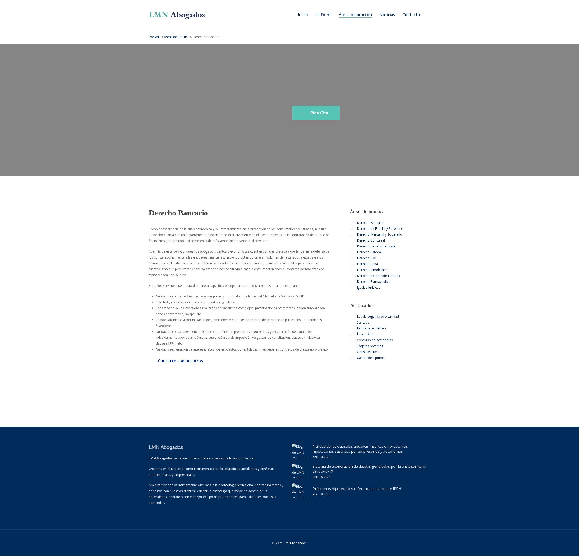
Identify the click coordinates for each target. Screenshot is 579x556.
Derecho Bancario (370, 222)
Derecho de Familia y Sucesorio (380, 228)
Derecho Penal (368, 264)
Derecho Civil (366, 258)
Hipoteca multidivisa (371, 328)
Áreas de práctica (176, 37)
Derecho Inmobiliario (372, 270)
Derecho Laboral (369, 252)
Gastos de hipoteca (371, 357)
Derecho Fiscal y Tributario (376, 246)
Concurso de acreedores (375, 340)
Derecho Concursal (371, 240)
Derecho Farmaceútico (374, 281)
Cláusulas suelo (368, 352)
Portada (155, 37)
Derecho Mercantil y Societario (379, 234)
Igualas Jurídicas (368, 287)
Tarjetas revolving (370, 346)
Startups (363, 322)
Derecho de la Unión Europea (378, 275)
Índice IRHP (365, 334)
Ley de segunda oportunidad (378, 316)
